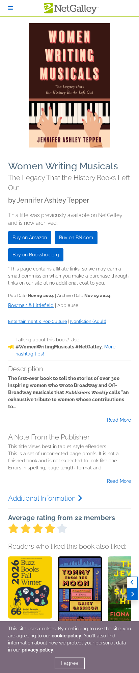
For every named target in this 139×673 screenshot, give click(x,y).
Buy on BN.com (76, 237)
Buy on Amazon (29, 237)
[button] (30, 591)
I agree (69, 663)
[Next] (132, 594)
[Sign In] (10, 8)
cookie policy (66, 635)
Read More (119, 420)
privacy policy (37, 650)
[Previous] (132, 582)
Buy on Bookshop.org (35, 254)
